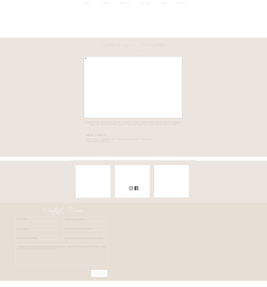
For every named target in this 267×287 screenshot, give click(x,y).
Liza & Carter (103, 158)
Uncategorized (133, 53)
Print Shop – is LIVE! (164, 158)
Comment (93, 145)
